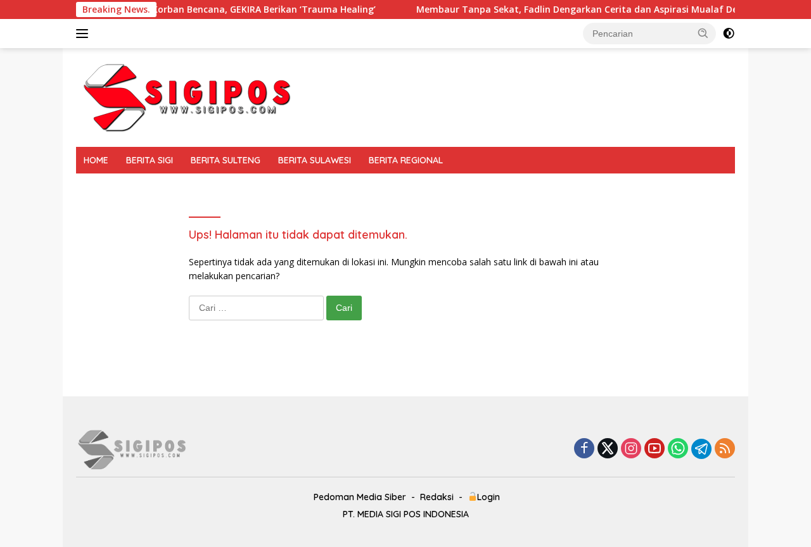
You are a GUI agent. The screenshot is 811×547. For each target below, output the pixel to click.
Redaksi (437, 497)
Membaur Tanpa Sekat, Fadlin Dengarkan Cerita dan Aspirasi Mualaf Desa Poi (578, 9)
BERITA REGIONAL (406, 160)
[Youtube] (654, 449)
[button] (703, 33)
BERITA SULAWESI (314, 160)
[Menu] (84, 33)
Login (488, 497)
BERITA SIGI (149, 160)
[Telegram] (701, 449)
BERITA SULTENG (225, 160)
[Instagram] (631, 449)
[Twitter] (607, 449)
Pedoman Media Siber (360, 497)
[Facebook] (584, 449)
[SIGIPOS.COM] (187, 97)
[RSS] (725, 449)
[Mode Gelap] (728, 33)
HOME (96, 160)
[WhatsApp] (678, 449)
